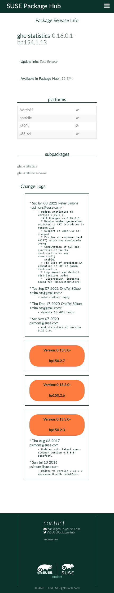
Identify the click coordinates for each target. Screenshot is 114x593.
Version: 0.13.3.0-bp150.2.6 (57, 390)
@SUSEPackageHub (60, 532)
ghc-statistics (33, 36)
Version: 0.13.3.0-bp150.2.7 (57, 356)
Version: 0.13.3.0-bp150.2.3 (57, 425)
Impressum (50, 539)
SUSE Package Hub (34, 6)
